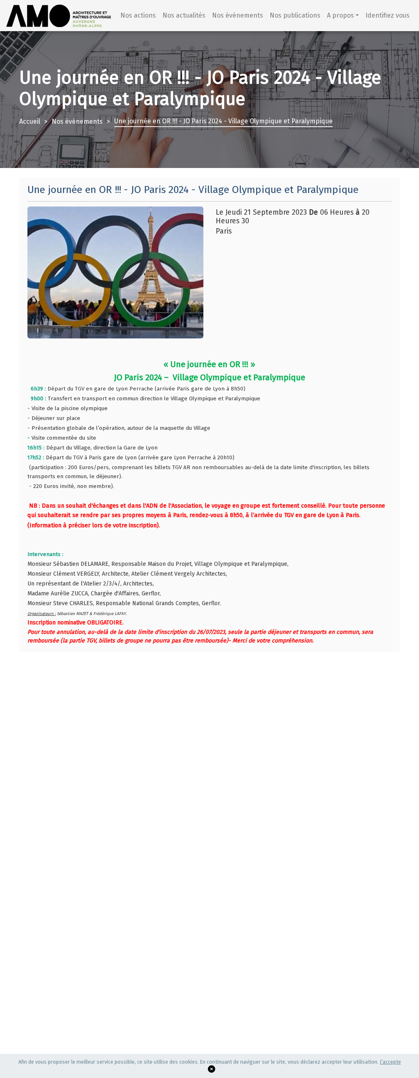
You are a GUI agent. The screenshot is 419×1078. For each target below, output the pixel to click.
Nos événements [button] (237, 15)
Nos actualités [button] (183, 15)
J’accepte (390, 1062)
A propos (340, 15)
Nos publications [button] (295, 15)
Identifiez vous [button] (387, 15)
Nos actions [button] (138, 15)
